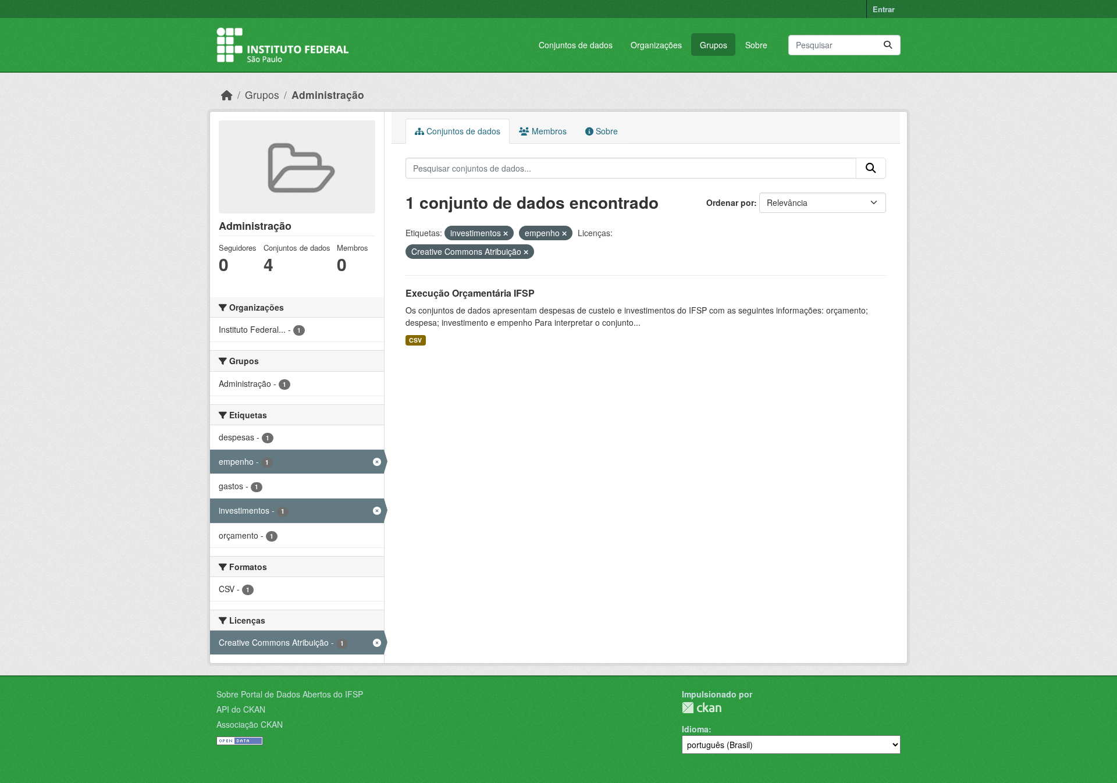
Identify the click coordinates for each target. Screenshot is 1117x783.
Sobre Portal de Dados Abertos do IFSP (289, 694)
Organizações (656, 45)
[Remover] (505, 233)
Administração (327, 94)
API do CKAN (240, 709)
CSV (415, 340)
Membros (548, 131)
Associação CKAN (249, 724)
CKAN (701, 708)
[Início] (227, 94)
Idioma (695, 729)
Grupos (713, 45)
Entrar (884, 9)
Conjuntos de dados (576, 45)
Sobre (756, 45)
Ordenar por (730, 202)
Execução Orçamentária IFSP (470, 293)
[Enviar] (887, 45)
